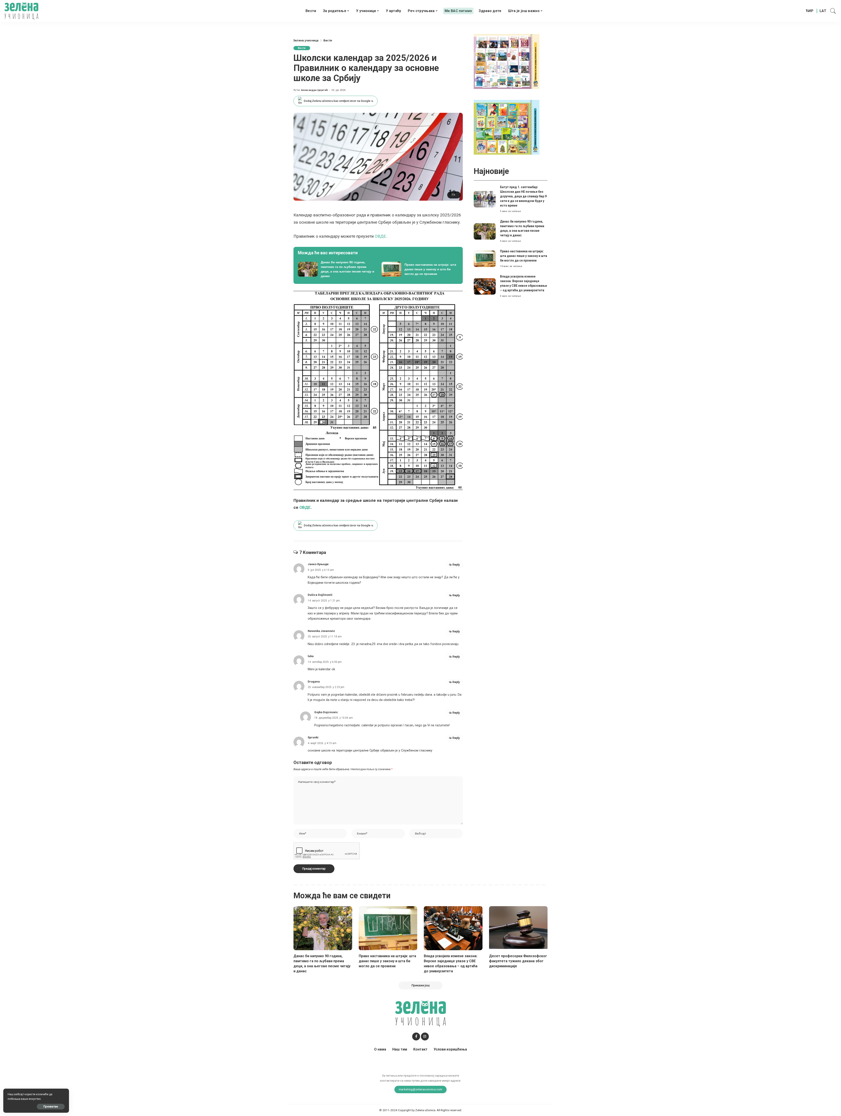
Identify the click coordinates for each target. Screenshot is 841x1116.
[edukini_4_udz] (506, 127)
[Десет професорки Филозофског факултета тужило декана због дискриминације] (518, 928)
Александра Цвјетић (314, 90)
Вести (302, 48)
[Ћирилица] (809, 11)
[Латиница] (823, 11)
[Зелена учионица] (21, 11)
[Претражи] (833, 11)
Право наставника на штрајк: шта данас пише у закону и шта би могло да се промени (523, 255)
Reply (456, 564)
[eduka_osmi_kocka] (506, 61)
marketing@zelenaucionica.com (420, 1089)
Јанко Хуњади (318, 564)
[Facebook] (416, 1036)
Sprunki (313, 737)
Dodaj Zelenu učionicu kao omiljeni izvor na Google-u (338, 101)
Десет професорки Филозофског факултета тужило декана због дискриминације (518, 961)
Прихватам (50, 1106)
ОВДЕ (380, 236)
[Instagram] (425, 1036)
